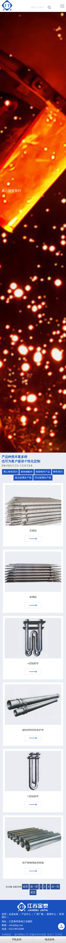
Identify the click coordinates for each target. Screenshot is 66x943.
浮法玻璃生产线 (43, 477)
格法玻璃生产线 (23, 477)
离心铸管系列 (10, 471)
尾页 (33, 892)
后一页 (55, 886)
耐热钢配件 (27, 471)
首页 (25, 886)
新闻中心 (51, 914)
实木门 (50, 934)
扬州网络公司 (21, 934)
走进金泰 (13, 914)
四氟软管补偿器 (37, 934)
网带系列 (58, 471)
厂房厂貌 (38, 914)
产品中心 (26, 914)
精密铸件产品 (43, 471)
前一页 (34, 886)
